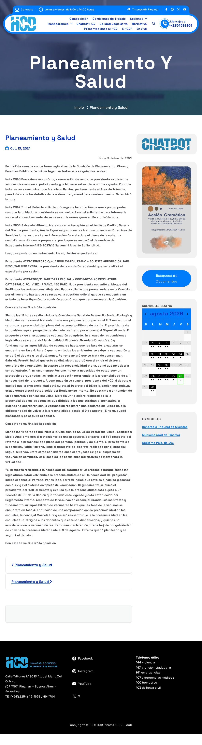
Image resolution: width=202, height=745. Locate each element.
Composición (78, 18)
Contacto (27, 9)
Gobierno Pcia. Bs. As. (158, 443)
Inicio (79, 107)
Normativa (139, 24)
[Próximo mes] (187, 314)
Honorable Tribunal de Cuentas (164, 427)
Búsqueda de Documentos (166, 278)
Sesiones (136, 18)
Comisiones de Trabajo (109, 18)
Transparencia (57, 24)
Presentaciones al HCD (100, 29)
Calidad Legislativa (114, 24)
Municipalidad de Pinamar (161, 435)
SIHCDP (127, 29)
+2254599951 (181, 25)
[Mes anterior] (145, 314)
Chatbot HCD (86, 24)
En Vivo (142, 29)
